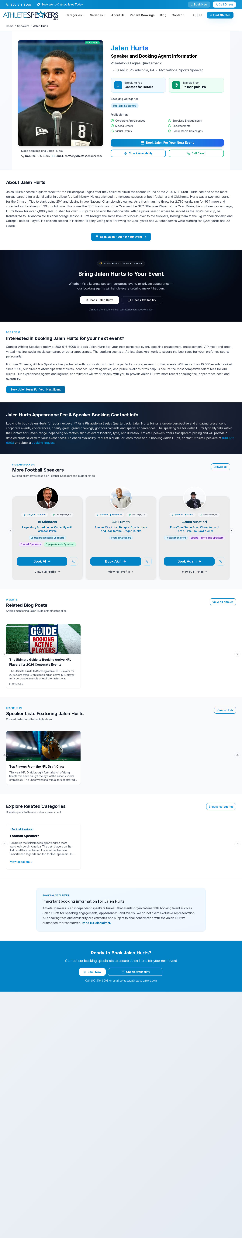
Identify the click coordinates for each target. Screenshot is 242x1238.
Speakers (23, 26)
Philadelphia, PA (194, 87)
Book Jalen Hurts (101, 300)
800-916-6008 (101, 309)
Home (9, 26)
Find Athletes (221, 15)
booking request (43, 443)
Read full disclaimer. (96, 923)
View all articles (222, 602)
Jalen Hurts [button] (129, 48)
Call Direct (199, 153)
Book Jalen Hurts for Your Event (121, 236)
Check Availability (203, 6)
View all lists (225, 710)
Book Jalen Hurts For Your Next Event (36, 389)
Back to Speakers (21, 6)
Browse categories (221, 806)
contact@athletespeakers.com (136, 309)
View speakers (20, 861)
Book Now (228, 6)
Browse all (220, 466)
